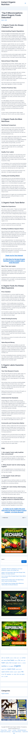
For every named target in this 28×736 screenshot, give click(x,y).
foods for (16, 660)
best (15, 657)
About (9, 730)
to (5, 674)
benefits (7, 657)
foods (12, 660)
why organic (22, 674)
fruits (22, 660)
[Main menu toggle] (25, 3)
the (22, 671)
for (19, 660)
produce (11, 671)
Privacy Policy (4, 730)
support (15, 671)
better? (18, 657)
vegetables (9, 674)
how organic (14, 662)
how (10, 662)
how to (19, 662)
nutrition (4, 666)
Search (2, 559)
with (2, 676)
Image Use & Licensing (5, 731)
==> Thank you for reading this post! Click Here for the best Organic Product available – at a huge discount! (14, 510)
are (4, 657)
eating (5, 660)
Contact (14, 730)
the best (2, 674)
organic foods (11, 669)
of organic (11, 666)
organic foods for (19, 669)
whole (15, 674)
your (6, 676)
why (18, 674)
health (3, 662)
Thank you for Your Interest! (14, 255)
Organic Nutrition (5, 693)
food (8, 660)
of (7, 666)
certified (24, 657)
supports (19, 671)
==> (4, 259)
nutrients (24, 662)
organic (17, 666)
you (4, 676)
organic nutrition (5, 671)
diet (2, 660)
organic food (4, 669)
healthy (7, 662)
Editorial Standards (22, 730)
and (2, 657)
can (20, 657)
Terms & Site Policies (16, 731)
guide (24, 660)
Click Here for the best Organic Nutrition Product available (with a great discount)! (14, 260)
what (12, 674)
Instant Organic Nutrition (8, 3)
